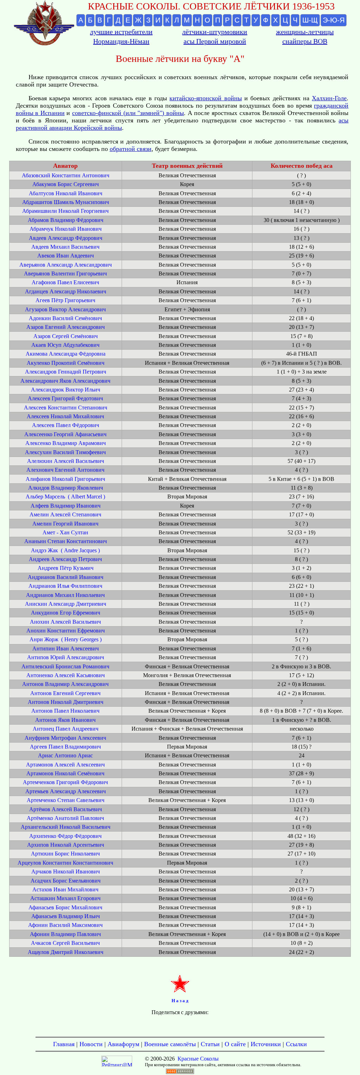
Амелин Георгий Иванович (65, 524)
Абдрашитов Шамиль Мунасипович (65, 202)
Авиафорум (123, 1044)
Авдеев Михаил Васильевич (65, 247)
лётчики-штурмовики (214, 32)
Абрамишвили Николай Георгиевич (65, 211)
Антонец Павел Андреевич (65, 729)
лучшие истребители (121, 32)
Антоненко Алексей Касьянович (65, 675)
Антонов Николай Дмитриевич (65, 702)
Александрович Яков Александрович (65, 381)
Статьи (210, 1044)
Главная (64, 1044)
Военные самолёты (170, 1044)
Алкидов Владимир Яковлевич (65, 488)
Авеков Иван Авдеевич (65, 256)
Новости (91, 1044)
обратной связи (131, 148)
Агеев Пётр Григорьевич (65, 300)
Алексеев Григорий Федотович (65, 398)
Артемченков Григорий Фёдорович (65, 782)
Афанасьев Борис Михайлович (65, 907)
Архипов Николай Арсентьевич (65, 845)
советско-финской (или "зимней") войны (128, 112)
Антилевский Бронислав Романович (65, 666)
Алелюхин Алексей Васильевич (65, 461)
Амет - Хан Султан (65, 532)
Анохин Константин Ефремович (65, 631)
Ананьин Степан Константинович (65, 541)
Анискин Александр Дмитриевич (65, 604)
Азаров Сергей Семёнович (65, 336)
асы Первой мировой (215, 41)
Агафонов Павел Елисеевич (65, 282)
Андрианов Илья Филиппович (65, 586)
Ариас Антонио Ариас (65, 755)
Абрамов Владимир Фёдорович (65, 220)
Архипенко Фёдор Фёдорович (65, 836)
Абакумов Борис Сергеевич (65, 184)
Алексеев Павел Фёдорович (65, 425)
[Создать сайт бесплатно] (180, 1072)
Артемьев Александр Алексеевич (65, 791)
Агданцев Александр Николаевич (65, 291)
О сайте (235, 1044)
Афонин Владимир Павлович (65, 934)
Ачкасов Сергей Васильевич (65, 943)
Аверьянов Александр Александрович (65, 265)
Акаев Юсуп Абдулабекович (65, 345)
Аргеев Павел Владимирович (65, 747)
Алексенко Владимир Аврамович (65, 443)
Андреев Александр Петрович (65, 559)
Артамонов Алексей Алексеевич (65, 765)
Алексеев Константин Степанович (65, 408)
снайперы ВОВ (304, 41)
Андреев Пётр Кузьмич (66, 568)
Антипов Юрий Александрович (65, 657)
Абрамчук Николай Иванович (66, 229)
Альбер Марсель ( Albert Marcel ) (65, 497)
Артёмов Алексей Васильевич (65, 809)
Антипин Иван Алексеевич (65, 648)
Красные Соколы (198, 1059)
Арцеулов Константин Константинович (65, 863)
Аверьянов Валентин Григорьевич (65, 273)
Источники (266, 1044)
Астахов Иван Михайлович (65, 889)
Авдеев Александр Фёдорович (65, 238)
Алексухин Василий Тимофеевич (65, 452)
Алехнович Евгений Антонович (65, 470)
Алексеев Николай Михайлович (65, 416)
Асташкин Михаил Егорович (65, 898)
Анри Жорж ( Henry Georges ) (66, 639)
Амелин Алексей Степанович (65, 514)
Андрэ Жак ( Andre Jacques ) (65, 550)
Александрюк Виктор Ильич (65, 390)
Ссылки (296, 1044)
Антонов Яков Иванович (65, 720)
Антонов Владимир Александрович (65, 684)
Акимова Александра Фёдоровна (65, 354)
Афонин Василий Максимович (65, 925)
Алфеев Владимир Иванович (66, 506)
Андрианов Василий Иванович (65, 577)
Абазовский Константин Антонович (65, 175)
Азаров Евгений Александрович (65, 327)
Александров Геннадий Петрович (65, 372)
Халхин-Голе (329, 98)
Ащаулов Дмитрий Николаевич (65, 952)
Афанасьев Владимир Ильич (65, 916)
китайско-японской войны (205, 98)
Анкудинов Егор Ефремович (65, 613)
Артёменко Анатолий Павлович (65, 818)
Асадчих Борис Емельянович (66, 881)
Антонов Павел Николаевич (65, 711)
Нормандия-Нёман (121, 41)
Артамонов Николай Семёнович (65, 773)
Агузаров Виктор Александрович (65, 309)
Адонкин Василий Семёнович (65, 318)
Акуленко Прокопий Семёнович (65, 363)
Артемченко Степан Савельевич (65, 800)
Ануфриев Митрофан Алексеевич (65, 738)
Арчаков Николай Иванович (65, 871)
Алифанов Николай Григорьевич (65, 479)
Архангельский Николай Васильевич (65, 827)
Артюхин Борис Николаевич (65, 854)
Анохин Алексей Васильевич (65, 622)
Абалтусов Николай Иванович (65, 193)
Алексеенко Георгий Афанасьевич (65, 434)
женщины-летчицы (305, 32)
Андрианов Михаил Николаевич (65, 595)
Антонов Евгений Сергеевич (65, 693)
